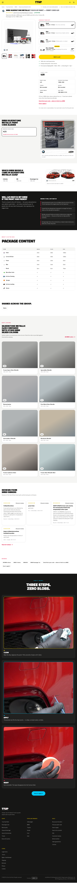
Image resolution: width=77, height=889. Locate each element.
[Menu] (2, 2)
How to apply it (42, 103)
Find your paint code (57, 825)
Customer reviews (56, 836)
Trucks (3, 836)
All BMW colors (69, 337)
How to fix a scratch (57, 830)
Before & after (55, 839)
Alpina (4, 308)
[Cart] (73, 2)
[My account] (69, 2)
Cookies (4, 869)
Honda (28, 830)
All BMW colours (7, 562)
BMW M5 (25, 562)
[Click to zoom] (18, 35)
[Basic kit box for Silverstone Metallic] (4, 56)
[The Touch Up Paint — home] (38, 2)
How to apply (55, 827)
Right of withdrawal (6, 857)
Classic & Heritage (6, 830)
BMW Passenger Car (35, 562)
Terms (3, 854)
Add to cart (57, 57)
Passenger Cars (5, 825)
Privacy (3, 866)
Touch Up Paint (9, 7)
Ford (28, 833)
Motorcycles (5, 827)
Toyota (29, 827)
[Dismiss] (17, 884)
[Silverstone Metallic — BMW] (10, 56)
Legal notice (5, 852)
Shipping (4, 860)
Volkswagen (30, 822)
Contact (54, 844)
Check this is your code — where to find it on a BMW (52, 101)
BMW (16, 7)
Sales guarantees (56, 842)
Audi (28, 836)
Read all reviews (6, 545)
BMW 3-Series (17, 562)
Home (3, 7)
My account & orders (57, 822)
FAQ (53, 833)
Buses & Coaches (6, 839)
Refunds (4, 863)
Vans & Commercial (6, 833)
